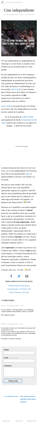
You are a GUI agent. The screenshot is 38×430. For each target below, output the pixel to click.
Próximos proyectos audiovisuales (19, 286)
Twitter (19, 276)
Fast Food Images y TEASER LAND (19, 289)
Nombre (6, 350)
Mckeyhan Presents (14, 2)
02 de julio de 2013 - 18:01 (14, 14)
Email (27, 276)
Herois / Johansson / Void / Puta (19, 292)
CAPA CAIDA (27, 117)
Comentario (7, 366)
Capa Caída (5, 106)
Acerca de (6, 421)
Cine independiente (19, 10)
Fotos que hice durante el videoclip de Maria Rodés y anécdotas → (28, 399)
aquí (27, 174)
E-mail (11, 358)
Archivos (19, 421)
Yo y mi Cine (29, 14)
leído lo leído (15, 89)
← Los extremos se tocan (10, 396)
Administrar (31, 421)
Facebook (11, 276)
